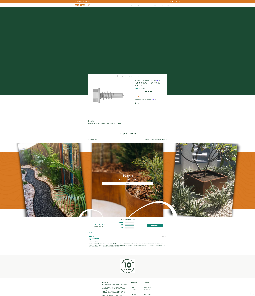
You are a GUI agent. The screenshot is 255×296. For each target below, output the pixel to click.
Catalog (134, 287)
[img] (92, 236)
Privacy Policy (147, 291)
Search (147, 285)
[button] (174, 1)
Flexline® (134, 289)
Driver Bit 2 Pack (93, 139)
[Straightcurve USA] (83, 5)
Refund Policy (147, 289)
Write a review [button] (154, 225)
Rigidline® (134, 291)
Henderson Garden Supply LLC (113, 284)
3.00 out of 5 (104, 225)
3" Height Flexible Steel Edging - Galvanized (155, 139)
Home (115, 76)
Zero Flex (134, 294)
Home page (120, 76)
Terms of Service (147, 294)
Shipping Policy (147, 287)
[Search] (170, 1)
